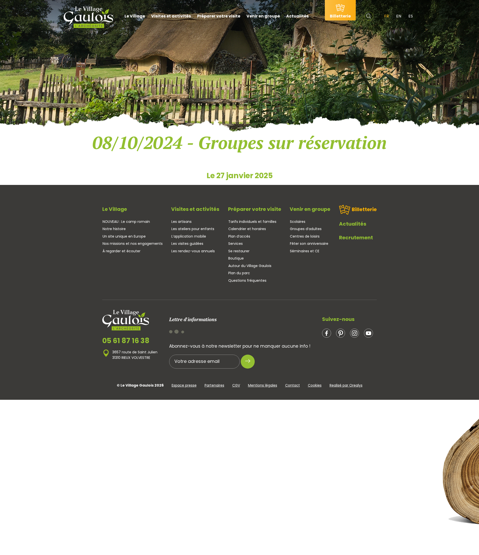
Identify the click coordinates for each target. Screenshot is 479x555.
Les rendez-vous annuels (193, 251)
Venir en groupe (263, 16)
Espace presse (184, 385)
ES (410, 16)
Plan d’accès (239, 236)
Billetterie (364, 209)
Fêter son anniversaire (309, 243)
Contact (292, 385)
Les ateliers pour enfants (192, 228)
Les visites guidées (187, 243)
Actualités (297, 16)
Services (235, 243)
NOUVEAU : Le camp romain (126, 221)
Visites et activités (171, 16)
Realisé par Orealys (346, 385)
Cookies (315, 385)
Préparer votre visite (218, 16)
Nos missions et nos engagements (133, 243)
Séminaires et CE (304, 251)
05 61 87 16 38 (125, 340)
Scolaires (297, 221)
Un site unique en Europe (124, 236)
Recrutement (356, 237)
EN (398, 16)
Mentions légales (262, 385)
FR (386, 16)
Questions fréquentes (247, 280)
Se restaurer (238, 251)
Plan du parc (239, 273)
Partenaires (214, 385)
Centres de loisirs (305, 236)
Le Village (134, 16)
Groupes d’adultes (306, 228)
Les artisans (181, 221)
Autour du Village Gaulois (249, 265)
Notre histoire (114, 228)
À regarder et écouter (121, 251)
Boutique (236, 258)
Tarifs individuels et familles (252, 221)
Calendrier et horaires (247, 228)
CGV (236, 385)
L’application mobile (188, 236)
